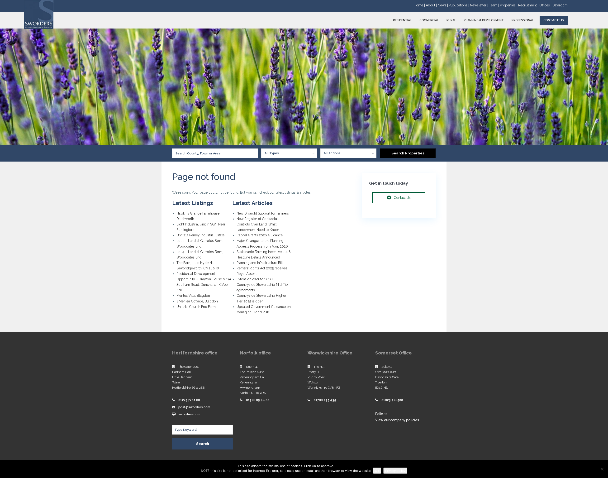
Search (202, 444)
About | (432, 5)
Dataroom (560, 5)
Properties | (509, 5)
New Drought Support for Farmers (263, 213)
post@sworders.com (194, 407)
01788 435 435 (325, 400)
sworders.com (189, 414)
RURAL (451, 20)
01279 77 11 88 (189, 400)
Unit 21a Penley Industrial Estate (200, 235)
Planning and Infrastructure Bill (260, 263)
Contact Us (553, 20)
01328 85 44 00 (257, 400)
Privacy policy (395, 471)
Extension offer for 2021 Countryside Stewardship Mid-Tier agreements (263, 284)
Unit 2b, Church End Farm (196, 307)
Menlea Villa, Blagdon (193, 295)
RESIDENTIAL (402, 20)
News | (443, 5)
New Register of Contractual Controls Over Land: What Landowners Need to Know (258, 224)
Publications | (459, 5)
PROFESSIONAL (523, 20)
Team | (494, 5)
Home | (420, 5)
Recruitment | (528, 5)
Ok (377, 471)
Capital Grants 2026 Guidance (260, 235)
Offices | (545, 5)
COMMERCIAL (429, 20)
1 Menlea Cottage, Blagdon (197, 301)
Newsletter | (479, 5)
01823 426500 (392, 400)
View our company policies (397, 420)
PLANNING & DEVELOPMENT (484, 20)
